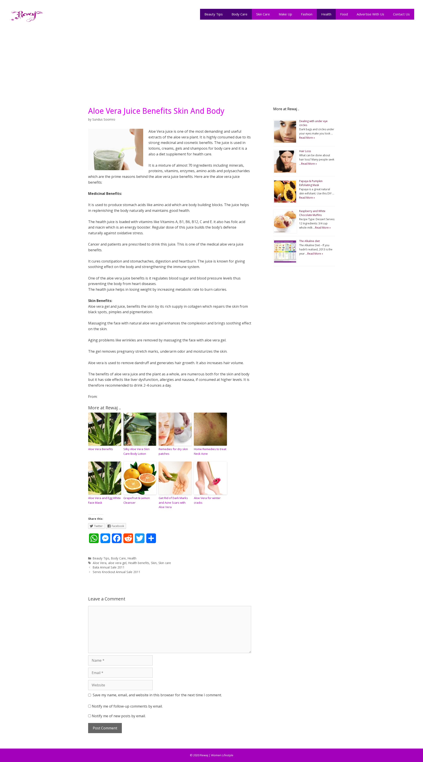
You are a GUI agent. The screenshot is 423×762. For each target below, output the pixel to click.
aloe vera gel (117, 563)
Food (344, 14)
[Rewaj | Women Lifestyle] (26, 15)
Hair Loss (305, 151)
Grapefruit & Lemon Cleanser (136, 500)
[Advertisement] (211, 62)
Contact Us (401, 14)
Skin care (164, 563)
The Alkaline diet (309, 241)
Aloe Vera (99, 563)
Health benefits (138, 563)
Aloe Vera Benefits (100, 449)
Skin (154, 563)
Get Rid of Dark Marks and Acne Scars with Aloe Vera (173, 502)
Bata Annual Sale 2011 (108, 567)
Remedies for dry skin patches (173, 451)
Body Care (239, 14)
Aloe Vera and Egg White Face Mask (104, 500)
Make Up (285, 14)
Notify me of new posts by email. (119, 716)
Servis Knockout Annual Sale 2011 (116, 572)
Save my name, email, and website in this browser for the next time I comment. (157, 695)
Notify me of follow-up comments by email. (127, 706)
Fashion (306, 14)
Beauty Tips (213, 14)
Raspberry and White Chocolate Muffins (312, 213)
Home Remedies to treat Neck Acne (210, 451)
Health (326, 14)
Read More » (307, 138)
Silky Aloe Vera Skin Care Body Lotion (136, 451)
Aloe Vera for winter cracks (207, 500)
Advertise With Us (370, 14)
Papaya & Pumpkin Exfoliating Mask (311, 183)
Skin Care (263, 14)
